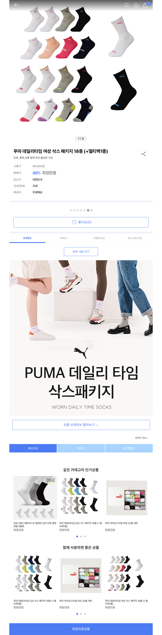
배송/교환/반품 (135, 238)
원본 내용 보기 (81, 251)
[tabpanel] (35, 504)
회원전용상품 (81, 629)
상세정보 (27, 238)
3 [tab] (85, 538)
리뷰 (63, 238)
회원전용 (49, 172)
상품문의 (99, 238)
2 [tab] (81, 538)
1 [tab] (77, 538)
